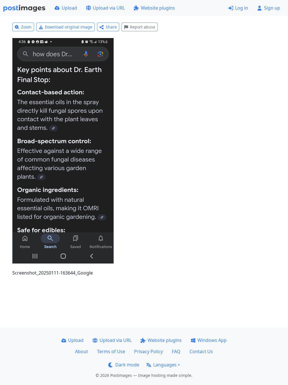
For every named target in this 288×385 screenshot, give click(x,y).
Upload (69, 8)
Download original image (68, 27)
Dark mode (127, 365)
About (81, 351)
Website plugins (158, 8)
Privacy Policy (148, 351)
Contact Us (201, 351)
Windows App (212, 340)
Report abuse (142, 27)
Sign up (272, 8)
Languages (165, 365)
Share (111, 27)
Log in (241, 8)
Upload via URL (109, 8)
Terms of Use (111, 351)
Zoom (26, 27)
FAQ (176, 351)
